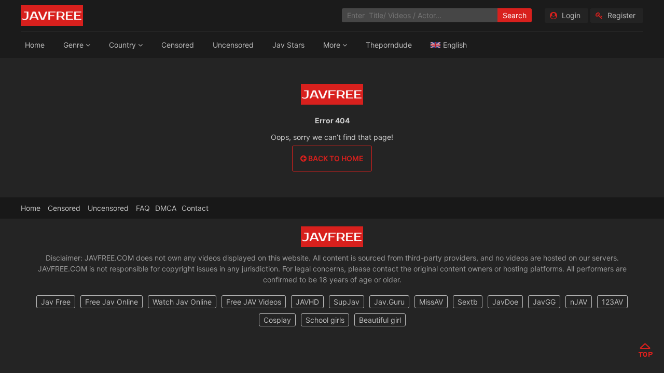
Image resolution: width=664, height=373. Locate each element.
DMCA (165, 208)
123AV (612, 301)
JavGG (544, 301)
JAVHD (307, 301)
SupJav (346, 301)
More (332, 44)
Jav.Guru (389, 301)
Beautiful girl (380, 319)
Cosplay (277, 319)
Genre (74, 44)
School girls (325, 319)
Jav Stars (288, 44)
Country (123, 44)
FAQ (143, 208)
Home (35, 44)
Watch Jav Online (182, 301)
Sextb (468, 301)
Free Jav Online (111, 301)
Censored (177, 44)
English (455, 44)
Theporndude (389, 44)
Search (515, 15)
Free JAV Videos (253, 301)
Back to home (335, 158)
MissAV (431, 301)
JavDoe (505, 301)
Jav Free (56, 301)
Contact (195, 208)
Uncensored (233, 44)
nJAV (578, 301)
